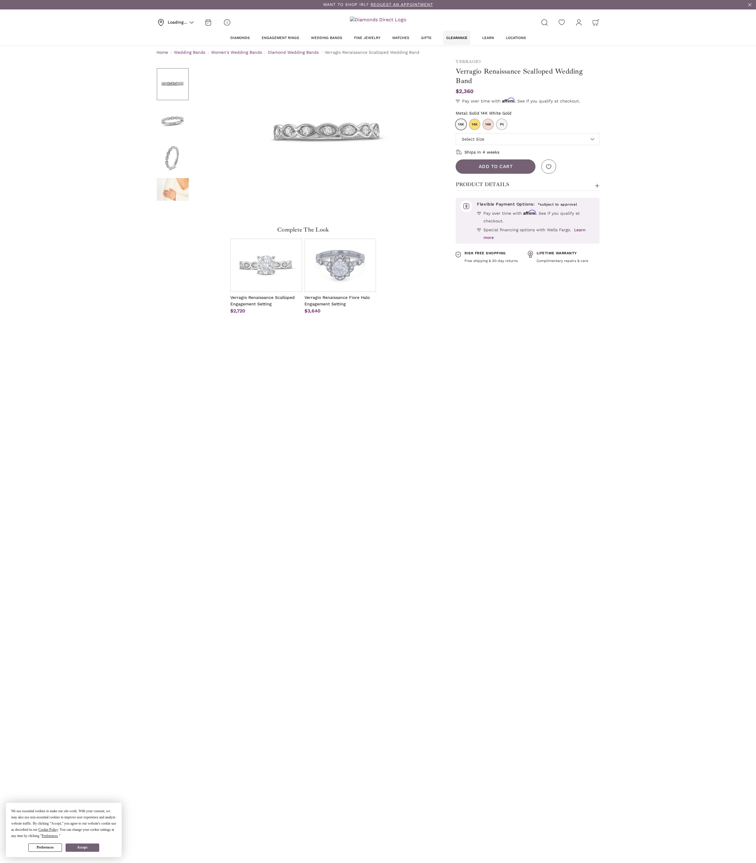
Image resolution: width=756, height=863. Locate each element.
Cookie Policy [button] (48, 830)
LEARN (488, 38)
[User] (578, 22)
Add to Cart (496, 166)
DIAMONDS (240, 38)
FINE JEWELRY (367, 38)
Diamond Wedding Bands (293, 52)
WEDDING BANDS (326, 38)
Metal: (483, 113)
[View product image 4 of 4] (173, 194)
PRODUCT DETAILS (482, 184)
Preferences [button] (50, 836)
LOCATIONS (516, 38)
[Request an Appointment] (208, 22)
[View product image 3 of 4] (173, 157)
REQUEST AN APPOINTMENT (402, 4)
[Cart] (595, 22)
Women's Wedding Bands (236, 52)
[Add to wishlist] (548, 166)
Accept (82, 847)
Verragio (468, 61)
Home (162, 52)
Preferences (45, 847)
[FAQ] (227, 22)
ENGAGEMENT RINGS (280, 38)
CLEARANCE (456, 38)
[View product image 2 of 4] (173, 121)
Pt (502, 124)
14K (461, 124)
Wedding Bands (189, 52)
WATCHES (400, 38)
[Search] (544, 22)
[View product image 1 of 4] (173, 84)
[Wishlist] (561, 22)
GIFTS (426, 38)
